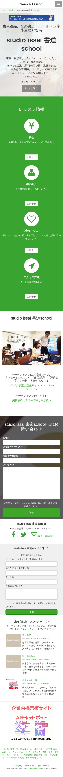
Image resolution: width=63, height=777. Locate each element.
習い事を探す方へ (24, 749)
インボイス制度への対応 (13, 757)
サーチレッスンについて (19, 752)
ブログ (40, 757)
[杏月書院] (13, 640)
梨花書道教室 (28, 656)
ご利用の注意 (8, 749)
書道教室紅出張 (29, 680)
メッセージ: (9, 464)
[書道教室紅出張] (13, 685)
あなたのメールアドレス (17, 568)
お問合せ (31, 157)
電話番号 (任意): (11, 455)
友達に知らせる (45, 536)
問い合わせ (31, 757)
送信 (31, 512)
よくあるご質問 (39, 752)
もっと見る (31, 88)
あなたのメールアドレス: (15, 446)
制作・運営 (53, 752)
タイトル (10, 577)
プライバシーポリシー (12, 755)
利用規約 (54, 755)
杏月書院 (26, 635)
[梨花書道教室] (13, 661)
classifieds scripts (37, 768)
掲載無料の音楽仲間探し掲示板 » (31, 400)
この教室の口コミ (14, 586)
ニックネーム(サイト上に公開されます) (24, 559)
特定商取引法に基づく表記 (36, 755)
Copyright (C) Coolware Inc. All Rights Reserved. (31, 766)
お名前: (6, 437)
